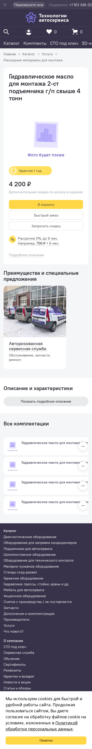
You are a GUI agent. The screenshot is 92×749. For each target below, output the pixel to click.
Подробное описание (26, 255)
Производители (16, 619)
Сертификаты (15, 664)
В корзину (46, 204)
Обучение (12, 658)
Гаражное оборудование (23, 578)
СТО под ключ (64, 43)
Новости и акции (17, 682)
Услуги (47, 54)
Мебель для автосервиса (24, 590)
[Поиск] (6, 31)
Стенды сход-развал (20, 572)
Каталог (12, 43)
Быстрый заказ (46, 215)
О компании (13, 640)
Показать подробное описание (46, 401)
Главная (10, 54)
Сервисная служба (19, 652)
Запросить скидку (46, 226)
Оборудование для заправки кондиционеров (40, 542)
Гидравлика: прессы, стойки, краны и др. (36, 584)
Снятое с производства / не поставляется (38, 601)
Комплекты (34, 43)
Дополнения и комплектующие (29, 613)
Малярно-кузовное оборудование (31, 566)
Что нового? (13, 631)
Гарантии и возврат (19, 676)
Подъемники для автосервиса (28, 548)
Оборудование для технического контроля (38, 560)
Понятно (46, 740)
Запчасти (11, 607)
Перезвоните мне (28, 4)
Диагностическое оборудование (30, 536)
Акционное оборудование (25, 596)
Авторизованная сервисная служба (27, 346)
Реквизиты (12, 670)
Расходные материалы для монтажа (33, 60)
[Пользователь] (28, 31)
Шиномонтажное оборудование (30, 554)
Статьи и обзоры (17, 688)
